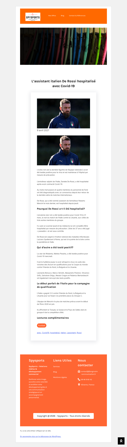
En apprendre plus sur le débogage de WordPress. (40, 436)
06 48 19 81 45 (86, 379)
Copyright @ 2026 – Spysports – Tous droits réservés (63, 416)
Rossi (79, 333)
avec (39, 333)
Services (56, 366)
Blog (55, 372)
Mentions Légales (60, 377)
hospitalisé (55, 333)
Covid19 (45, 333)
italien (63, 333)
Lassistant (71, 333)
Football (41, 325)
